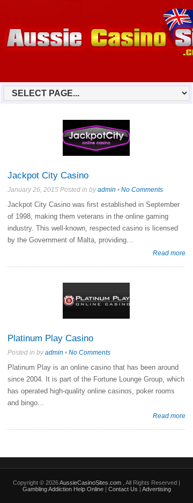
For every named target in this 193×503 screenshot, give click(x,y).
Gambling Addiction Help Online (63, 489)
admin (107, 189)
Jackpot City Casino (48, 175)
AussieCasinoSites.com (91, 482)
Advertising (156, 489)
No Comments (142, 189)
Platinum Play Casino (50, 338)
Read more (169, 252)
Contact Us (123, 489)
